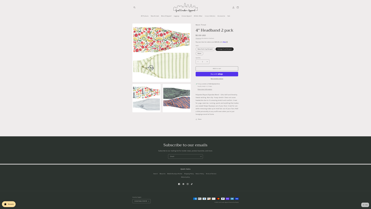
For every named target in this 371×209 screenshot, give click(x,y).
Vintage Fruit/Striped (225, 49)
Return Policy (200, 174)
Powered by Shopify (234, 202)
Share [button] (200, 119)
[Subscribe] (201, 156)
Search (155, 174)
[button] (134, 7)
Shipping (198, 38)
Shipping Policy (189, 174)
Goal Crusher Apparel (224, 202)
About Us (163, 174)
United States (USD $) (140, 201)
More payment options (217, 78)
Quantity (198, 57)
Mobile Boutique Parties (174, 174)
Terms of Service (211, 174)
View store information (205, 89)
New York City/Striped (205, 49)
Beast (199, 53)
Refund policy (185, 177)
